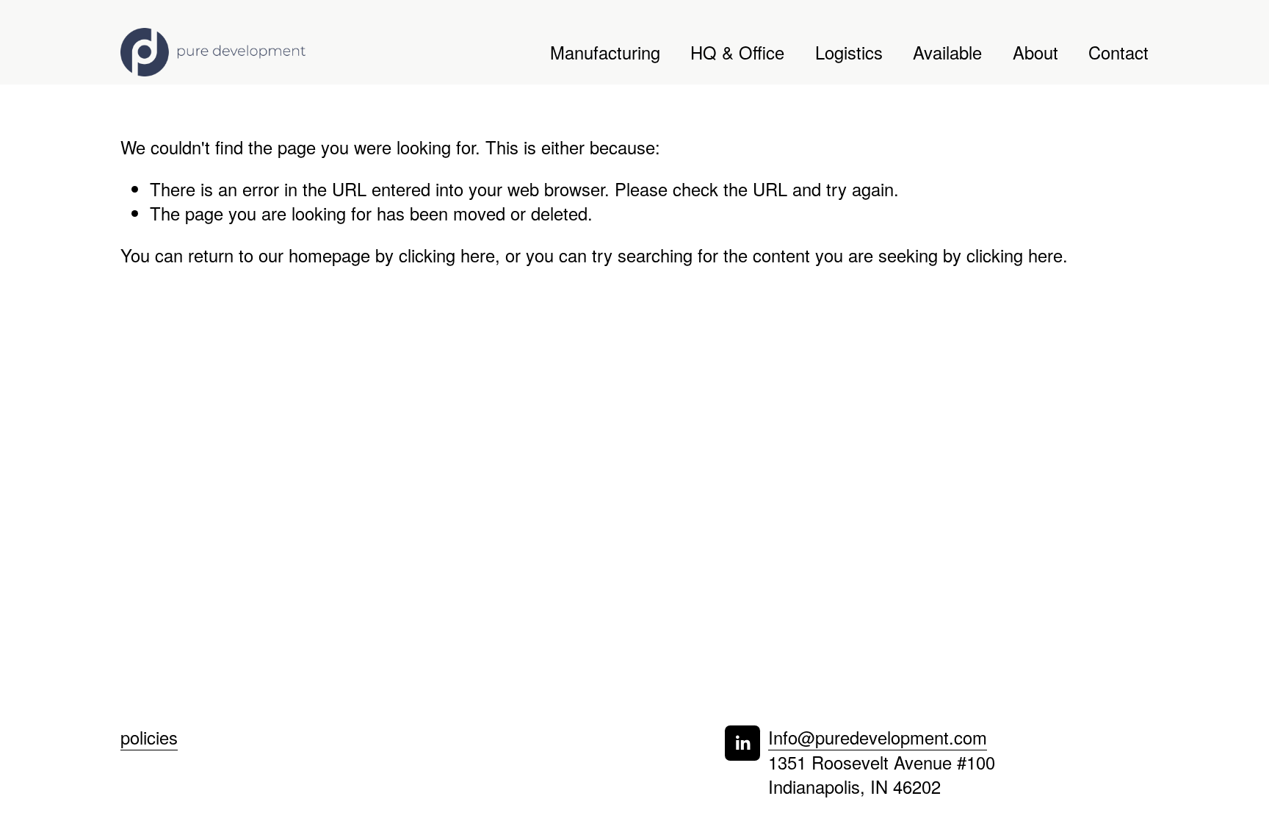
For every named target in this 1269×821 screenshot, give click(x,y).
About (1035, 52)
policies (149, 737)
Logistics (849, 52)
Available (947, 52)
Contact (1118, 52)
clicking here (447, 255)
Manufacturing (605, 52)
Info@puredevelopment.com (877, 737)
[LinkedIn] (742, 743)
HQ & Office (737, 52)
